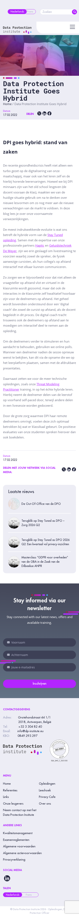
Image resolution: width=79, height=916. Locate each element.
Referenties (10, 790)
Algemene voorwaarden (19, 846)
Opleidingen (47, 783)
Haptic (39, 245)
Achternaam (8, 655)
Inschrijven (39, 683)
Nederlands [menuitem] (12, 895)
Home (7, 104)
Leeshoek (45, 790)
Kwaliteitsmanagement (17, 833)
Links (6, 796)
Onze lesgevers (13, 803)
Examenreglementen (16, 839)
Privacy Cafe (47, 796)
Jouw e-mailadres (8, 667)
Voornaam (8, 642)
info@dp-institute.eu (30, 731)
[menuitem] (17, 11)
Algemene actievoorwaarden (22, 853)
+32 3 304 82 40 (30, 726)
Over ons (45, 803)
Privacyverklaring (14, 859)
